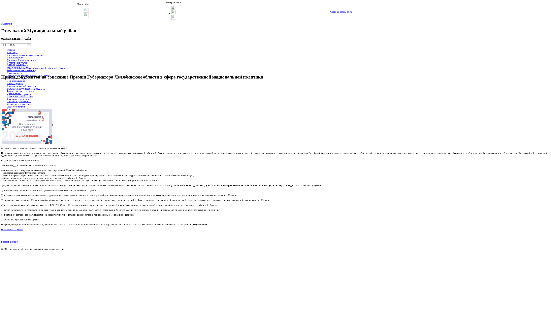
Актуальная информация (19, 94)
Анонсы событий (15, 65)
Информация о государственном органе (26, 89)
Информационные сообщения (21, 70)
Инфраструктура (15, 83)
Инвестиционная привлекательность (25, 55)
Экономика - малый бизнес (20, 96)
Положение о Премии (12, 229)
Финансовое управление (19, 104)
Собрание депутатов (17, 63)
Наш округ (12, 52)
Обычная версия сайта (341, 12)
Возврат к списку (9, 242)
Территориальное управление (21, 91)
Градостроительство (17, 106)
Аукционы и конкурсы (18, 99)
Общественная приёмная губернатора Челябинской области (36, 68)
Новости (11, 62)
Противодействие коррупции (21, 60)
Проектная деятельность (19, 101)
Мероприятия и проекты (19, 67)
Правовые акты (14, 73)
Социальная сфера (16, 81)
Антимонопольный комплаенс (22, 86)
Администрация (15, 57)
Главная (11, 50)
